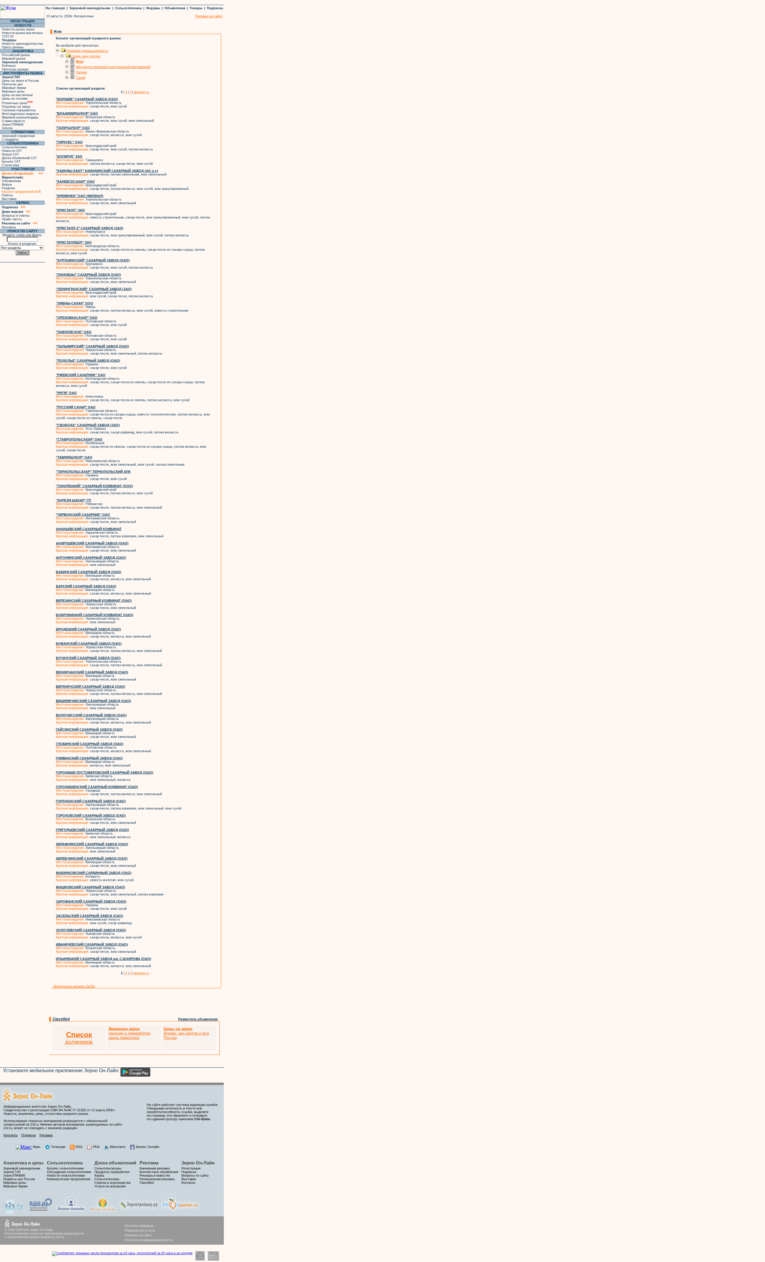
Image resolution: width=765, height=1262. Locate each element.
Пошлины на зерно (16, 106)
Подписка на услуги (140, 1230)
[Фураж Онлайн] (102, 1210)
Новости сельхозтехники (66, 1175)
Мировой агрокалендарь (20, 117)
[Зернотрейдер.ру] (139, 1210)
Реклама (46, 1135)
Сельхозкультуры (107, 1168)
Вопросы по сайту (195, 1175)
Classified (61, 1019)
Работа (7, 195)
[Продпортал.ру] (180, 1210)
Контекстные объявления (159, 1172)
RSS (79, 1147)
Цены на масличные (17, 95)
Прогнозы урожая (15, 69)
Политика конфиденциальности (148, 1240)
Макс (37, 1147)
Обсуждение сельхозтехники (69, 1172)
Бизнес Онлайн (147, 1147)
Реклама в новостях (155, 1175)
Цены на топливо (15, 98)
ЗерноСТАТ (12, 1172)
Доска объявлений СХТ (19, 158)
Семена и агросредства (112, 1182)
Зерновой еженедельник (90, 8)
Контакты (9, 227)
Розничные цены (17, 103)
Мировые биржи (14, 88)
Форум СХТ (10, 154)
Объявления (174, 8)
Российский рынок (16, 55)
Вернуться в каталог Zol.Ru (74, 986)
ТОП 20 (7, 36)
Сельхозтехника (128, 8)
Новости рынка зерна (18, 29)
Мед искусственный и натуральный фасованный (113, 67)
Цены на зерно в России (20, 80)
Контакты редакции (139, 1225)
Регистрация (191, 1168)
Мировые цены (13, 91)
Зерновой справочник (18, 136)
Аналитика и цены (23, 1162)
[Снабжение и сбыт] (14, 1212)
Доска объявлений (115, 1162)
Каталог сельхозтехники (65, 1168)
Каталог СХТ (11, 161)
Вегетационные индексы (20, 114)
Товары (196, 8)
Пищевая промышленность (87, 51)
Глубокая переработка (19, 110)
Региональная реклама (157, 1179)
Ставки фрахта (13, 121)
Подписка (215, 8)
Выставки (9, 199)
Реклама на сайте (138, 1235)
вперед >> (141, 92)
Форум (7, 184)
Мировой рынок (13, 58)
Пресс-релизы (13, 47)
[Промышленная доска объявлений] (41, 1211)
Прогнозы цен (12, 84)
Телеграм (58, 1147)
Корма (99, 1175)
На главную (55, 8)
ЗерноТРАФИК (13, 124)
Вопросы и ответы (16, 215)
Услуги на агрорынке (110, 1186)
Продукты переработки (111, 1172)
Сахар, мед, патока (85, 56)
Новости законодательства (22, 43)
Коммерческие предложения (68, 1179)
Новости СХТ (12, 151)
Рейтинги (9, 65)
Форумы (153, 8)
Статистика (10, 165)
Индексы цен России (19, 1179)
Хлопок (7, 128)
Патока (81, 72)
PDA (96, 1147)
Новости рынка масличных (22, 33)
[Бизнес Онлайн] (71, 1210)
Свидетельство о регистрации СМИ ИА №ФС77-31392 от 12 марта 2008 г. (60, 1110)
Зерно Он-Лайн (198, 1162)
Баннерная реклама (155, 1168)
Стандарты (10, 139)
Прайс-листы (12, 219)
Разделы (8, 188)
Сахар (80, 77)
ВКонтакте (118, 1147)
